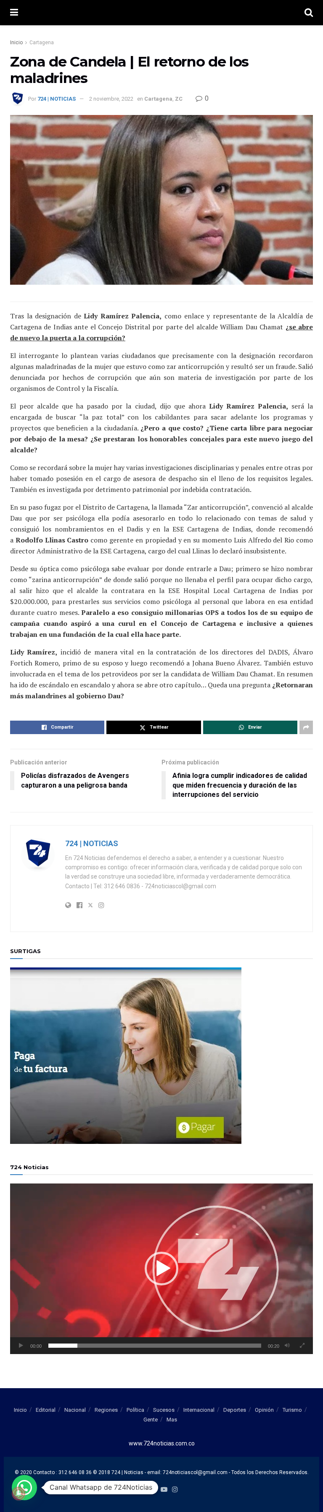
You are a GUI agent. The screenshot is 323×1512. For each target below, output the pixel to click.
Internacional (198, 1410)
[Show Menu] (14, 12)
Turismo (292, 1410)
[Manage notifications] (18, 1493)
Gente (150, 1419)
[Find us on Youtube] (164, 1490)
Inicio (16, 42)
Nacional (75, 1410)
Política (135, 1410)
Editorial (46, 1410)
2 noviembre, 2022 (111, 99)
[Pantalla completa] (302, 1345)
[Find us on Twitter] (152, 1490)
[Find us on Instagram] (175, 1490)
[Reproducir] (21, 1345)
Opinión (264, 1410)
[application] (161, 1268)
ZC (179, 99)
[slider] (154, 1346)
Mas (172, 1419)
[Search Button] (308, 12)
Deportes (234, 1410)
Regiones (106, 1410)
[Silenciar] (287, 1345)
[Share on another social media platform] (306, 727)
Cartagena (41, 42)
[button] (161, 1268)
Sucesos (164, 1410)
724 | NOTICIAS (56, 99)
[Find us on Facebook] (143, 1490)
